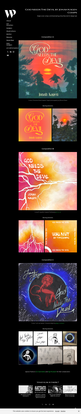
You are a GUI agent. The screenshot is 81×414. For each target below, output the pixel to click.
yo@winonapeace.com (14, 48)
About (8, 21)
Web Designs (9, 44)
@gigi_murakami (60, 323)
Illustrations (11, 31)
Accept (57, 411)
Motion (9, 34)
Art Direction (9, 24)
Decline (63, 411)
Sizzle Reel (10, 40)
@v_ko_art (58, 212)
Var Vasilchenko (40, 372)
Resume (9, 37)
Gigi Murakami (52, 372)
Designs (9, 28)
